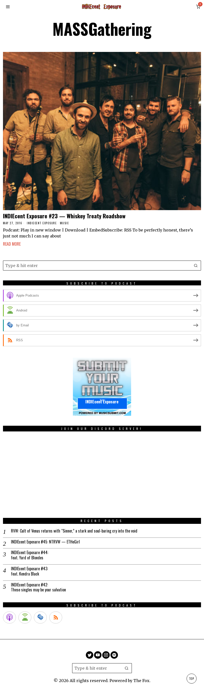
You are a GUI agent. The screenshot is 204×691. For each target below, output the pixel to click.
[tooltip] (89, 655)
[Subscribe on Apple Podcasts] (9, 617)
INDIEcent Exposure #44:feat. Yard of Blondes (29, 555)
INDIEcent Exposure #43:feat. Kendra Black (29, 571)
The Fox (141, 680)
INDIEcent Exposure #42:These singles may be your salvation (38, 587)
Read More (12, 244)
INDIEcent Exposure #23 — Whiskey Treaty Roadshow (64, 215)
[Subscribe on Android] (24, 617)
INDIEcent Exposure (42, 223)
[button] (196, 265)
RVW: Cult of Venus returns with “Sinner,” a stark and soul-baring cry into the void (74, 531)
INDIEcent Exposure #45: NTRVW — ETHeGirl (45, 541)
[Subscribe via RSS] (55, 617)
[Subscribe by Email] (40, 617)
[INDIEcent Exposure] (102, 386)
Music (64, 223)
